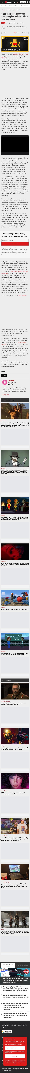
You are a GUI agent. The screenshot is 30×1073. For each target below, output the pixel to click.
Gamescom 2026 (13, 6)
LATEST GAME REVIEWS (22, 965)
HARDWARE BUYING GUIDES (8, 965)
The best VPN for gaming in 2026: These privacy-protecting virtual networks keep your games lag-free (15, 980)
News (3, 23)
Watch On (4, 49)
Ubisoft (3, 58)
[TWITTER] (9, 384)
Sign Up (15, 1056)
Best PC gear (24, 6)
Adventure (9, 10)
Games (3, 10)
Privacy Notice (21, 249)
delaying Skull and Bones (20, 54)
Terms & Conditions (13, 1062)
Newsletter (25, 32)
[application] (15, 144)
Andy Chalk (10, 23)
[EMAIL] (12, 384)
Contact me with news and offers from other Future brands (15, 1052)
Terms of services (19, 248)
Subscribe (23, 2)
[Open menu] (2, 2)
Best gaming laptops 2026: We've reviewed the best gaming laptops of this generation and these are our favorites (15, 988)
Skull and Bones (16, 10)
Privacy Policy (20, 1061)
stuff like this (22, 295)
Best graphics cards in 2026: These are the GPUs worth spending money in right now (15, 997)
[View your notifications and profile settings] (14, 2)
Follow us (18, 32)
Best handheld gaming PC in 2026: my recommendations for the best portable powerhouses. (15, 1015)
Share (5, 32)
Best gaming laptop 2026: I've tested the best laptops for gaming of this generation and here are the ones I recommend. (15, 1006)
